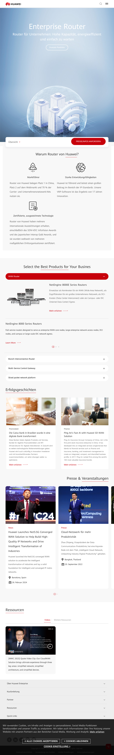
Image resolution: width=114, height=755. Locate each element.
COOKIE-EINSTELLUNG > (57, 746)
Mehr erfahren (97, 731)
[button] (53, 346)
